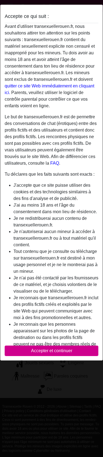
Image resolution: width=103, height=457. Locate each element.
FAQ (54, 163)
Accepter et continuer (51, 350)
